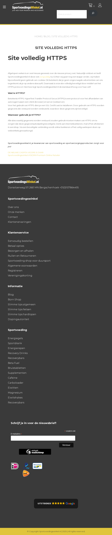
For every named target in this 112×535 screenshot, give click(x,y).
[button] (56, 503)
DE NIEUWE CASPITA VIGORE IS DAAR (25, 152)
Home (38, 36)
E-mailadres (16, 434)
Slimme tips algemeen (22, 304)
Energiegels (15, 338)
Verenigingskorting (20, 275)
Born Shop (14, 299)
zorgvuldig (45, 77)
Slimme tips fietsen (19, 309)
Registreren (15, 270)
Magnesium (15, 392)
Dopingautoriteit (18, 319)
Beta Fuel (13, 363)
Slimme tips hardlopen (22, 314)
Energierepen (16, 348)
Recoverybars (16, 358)
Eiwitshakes (15, 397)
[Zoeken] (93, 13)
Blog (47, 36)
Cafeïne (12, 377)
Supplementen (17, 373)
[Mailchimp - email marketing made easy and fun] (35, 454)
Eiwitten (13, 387)
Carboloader (15, 382)
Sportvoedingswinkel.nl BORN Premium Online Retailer (34, 155)
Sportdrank (15, 343)
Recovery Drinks (18, 353)
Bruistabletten (17, 368)
